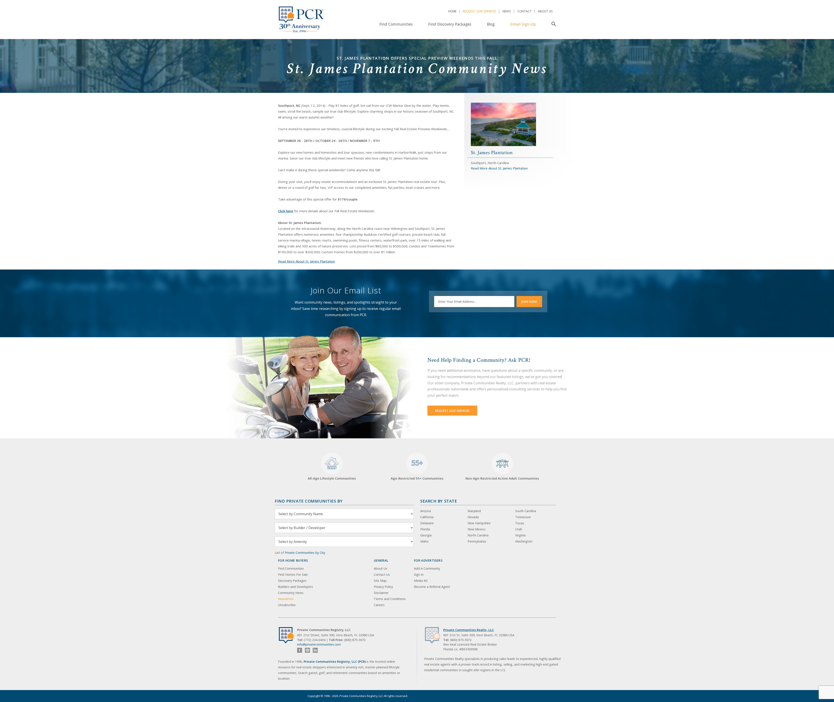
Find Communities (396, 24)
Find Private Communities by (309, 501)
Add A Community (427, 568)
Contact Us (382, 574)
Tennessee (523, 517)
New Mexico (476, 529)
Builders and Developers (295, 587)
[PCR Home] (288, 635)
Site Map (380, 581)
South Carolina (525, 511)
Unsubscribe (287, 605)
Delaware (427, 523)
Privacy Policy (383, 587)
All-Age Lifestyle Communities (332, 478)
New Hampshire (479, 523)
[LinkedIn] (315, 650)
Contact (524, 11)
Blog (491, 24)
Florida (425, 529)
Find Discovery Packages (449, 24)
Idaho (424, 541)
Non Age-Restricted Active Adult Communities (502, 478)
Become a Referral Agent (432, 587)
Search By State (438, 501)
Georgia (426, 535)
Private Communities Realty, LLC (468, 630)
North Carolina (478, 535)
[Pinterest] (307, 650)
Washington (523, 541)
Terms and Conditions (390, 599)
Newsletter (286, 599)
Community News (290, 593)
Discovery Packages (292, 581)
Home (452, 11)
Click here (285, 211)
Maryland (474, 511)
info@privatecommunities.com (319, 644)
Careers (379, 605)
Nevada (473, 517)
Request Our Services (479, 11)
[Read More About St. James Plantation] (503, 124)
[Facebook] (299, 650)
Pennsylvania (477, 541)
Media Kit (421, 581)
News (507, 11)
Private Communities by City (305, 553)
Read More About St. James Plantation (306, 261)
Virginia (520, 535)
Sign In (419, 574)
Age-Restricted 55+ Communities (417, 469)
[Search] (553, 24)
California (427, 517)
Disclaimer (381, 593)
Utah (518, 529)
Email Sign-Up (523, 24)
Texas (519, 523)
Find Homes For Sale (293, 574)
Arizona (425, 511)
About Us (545, 11)
